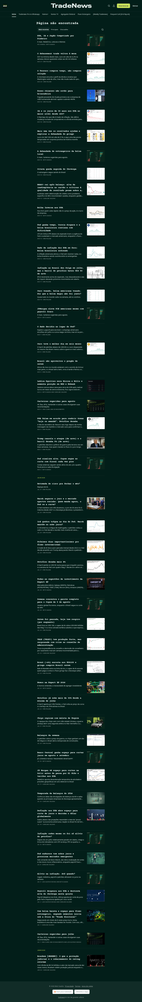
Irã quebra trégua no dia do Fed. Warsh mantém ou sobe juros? (60, 523)
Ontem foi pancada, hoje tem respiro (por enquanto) (58, 620)
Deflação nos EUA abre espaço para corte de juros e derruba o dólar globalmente (57, 814)
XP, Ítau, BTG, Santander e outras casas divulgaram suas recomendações (58, 405)
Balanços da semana (48, 735)
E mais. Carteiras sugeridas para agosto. (52, 157)
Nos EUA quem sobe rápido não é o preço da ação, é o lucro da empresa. (60, 212)
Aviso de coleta (87, 986)
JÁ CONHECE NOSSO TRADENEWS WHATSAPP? (55, 758)
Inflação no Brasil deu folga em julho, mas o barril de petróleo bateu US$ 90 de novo (60, 271)
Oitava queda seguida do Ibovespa (56, 169)
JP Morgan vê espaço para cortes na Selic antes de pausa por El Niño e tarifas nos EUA (58, 773)
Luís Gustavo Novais (49, 882)
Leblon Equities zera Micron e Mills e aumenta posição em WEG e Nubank (59, 382)
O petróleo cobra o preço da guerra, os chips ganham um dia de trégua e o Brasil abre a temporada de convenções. (60, 739)
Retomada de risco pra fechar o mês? (58, 484)
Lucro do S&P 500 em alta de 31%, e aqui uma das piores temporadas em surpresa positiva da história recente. (59, 138)
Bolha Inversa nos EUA (50, 208)
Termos (77, 986)
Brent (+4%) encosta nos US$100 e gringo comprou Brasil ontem (56, 664)
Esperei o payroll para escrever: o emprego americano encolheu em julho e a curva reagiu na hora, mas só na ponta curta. (60, 331)
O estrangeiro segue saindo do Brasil (51, 172)
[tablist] (53, 29)
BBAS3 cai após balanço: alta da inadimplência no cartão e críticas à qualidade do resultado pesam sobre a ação (59, 188)
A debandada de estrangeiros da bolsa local (59, 152)
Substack (61, 997)
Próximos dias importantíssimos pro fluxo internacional (58, 543)
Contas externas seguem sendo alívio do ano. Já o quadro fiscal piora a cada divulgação (59, 466)
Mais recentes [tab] (44, 30)
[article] (71, 42)
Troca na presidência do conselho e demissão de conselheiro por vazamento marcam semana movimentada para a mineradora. (60, 649)
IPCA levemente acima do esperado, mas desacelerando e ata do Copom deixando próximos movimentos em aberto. (60, 278)
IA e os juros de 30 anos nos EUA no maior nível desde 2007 (58, 112)
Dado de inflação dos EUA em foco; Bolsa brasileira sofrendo (57, 249)
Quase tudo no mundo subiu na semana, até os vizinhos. (59, 297)
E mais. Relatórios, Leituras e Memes (51, 42)
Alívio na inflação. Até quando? (56, 874)
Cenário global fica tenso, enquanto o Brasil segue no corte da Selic (59, 606)
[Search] (109, 6)
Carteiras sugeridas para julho (55, 934)
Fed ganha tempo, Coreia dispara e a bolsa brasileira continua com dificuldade (58, 228)
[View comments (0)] (53, 47)
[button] (14, 14)
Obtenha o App (82, 992)
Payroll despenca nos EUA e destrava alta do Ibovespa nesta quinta (58, 892)
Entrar (135, 6)
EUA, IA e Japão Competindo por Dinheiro (55, 37)
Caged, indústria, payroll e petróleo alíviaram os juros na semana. (59, 878)
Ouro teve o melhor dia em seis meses (59, 344)
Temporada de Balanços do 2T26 (55, 793)
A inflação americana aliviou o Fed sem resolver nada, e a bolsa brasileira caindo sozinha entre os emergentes (59, 255)
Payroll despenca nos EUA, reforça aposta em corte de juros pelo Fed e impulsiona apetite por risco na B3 (60, 898)
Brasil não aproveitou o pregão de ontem (57, 362)
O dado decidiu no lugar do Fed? (56, 327)
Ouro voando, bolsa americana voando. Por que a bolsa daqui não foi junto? (59, 292)
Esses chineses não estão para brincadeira (55, 92)
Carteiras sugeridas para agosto (56, 401)
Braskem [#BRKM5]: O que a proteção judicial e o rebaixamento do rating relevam (58, 959)
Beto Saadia (50, 44)
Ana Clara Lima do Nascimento (53, 409)
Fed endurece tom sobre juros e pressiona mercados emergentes (55, 855)
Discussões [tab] (64, 30)
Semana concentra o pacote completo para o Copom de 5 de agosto (58, 600)
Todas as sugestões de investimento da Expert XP (59, 580)
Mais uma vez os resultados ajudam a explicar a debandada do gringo (58, 132)
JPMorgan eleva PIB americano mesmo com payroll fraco (60, 310)
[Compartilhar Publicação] (114, 6)
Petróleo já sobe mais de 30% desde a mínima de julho (59, 699)
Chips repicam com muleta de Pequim (58, 718)
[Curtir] (38, 47)
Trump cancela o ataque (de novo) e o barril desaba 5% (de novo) (59, 440)
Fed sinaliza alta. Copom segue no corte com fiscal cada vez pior (57, 460)
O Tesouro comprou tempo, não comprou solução (59, 72)
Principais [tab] (54, 30)
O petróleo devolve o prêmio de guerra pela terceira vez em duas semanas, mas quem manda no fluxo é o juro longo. (60, 446)
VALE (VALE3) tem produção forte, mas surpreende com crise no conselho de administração (59, 642)
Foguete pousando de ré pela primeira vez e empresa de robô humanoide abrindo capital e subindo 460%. (58, 98)
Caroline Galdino (49, 198)
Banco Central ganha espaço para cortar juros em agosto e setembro (60, 754)
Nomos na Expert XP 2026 (51, 682)
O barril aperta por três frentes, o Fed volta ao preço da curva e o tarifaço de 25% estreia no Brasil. (60, 705)
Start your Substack (63, 992)
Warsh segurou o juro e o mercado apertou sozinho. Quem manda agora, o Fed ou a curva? (59, 502)
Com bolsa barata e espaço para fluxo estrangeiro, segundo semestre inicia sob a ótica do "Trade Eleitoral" (59, 914)
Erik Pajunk (47, 61)
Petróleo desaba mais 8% (51, 562)
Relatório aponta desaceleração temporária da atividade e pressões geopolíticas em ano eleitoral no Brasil (59, 780)
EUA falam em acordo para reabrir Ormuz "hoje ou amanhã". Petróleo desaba (60, 420)
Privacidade (69, 986)
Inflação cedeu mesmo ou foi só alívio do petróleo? (59, 835)
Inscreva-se (123, 6)
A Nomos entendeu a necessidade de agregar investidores (59, 686)
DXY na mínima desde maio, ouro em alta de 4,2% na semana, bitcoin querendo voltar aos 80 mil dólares (57, 58)
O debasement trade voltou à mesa (56, 54)
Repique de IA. (42, 487)
